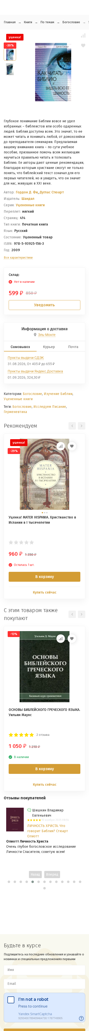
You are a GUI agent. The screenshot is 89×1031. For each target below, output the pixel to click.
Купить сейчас (44, 592)
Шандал (28, 199)
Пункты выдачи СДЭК (26, 358)
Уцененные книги (30, 205)
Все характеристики (18, 257)
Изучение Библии (58, 394)
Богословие (71, 22)
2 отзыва (42, 735)
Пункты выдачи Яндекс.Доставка (35, 371)
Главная (10, 22)
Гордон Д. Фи (27, 192)
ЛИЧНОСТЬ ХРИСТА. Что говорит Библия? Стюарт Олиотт (47, 831)
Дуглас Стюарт (52, 192)
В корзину (44, 576)
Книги (28, 22)
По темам (47, 22)
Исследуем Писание (49, 407)
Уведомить (44, 305)
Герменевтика (15, 412)
